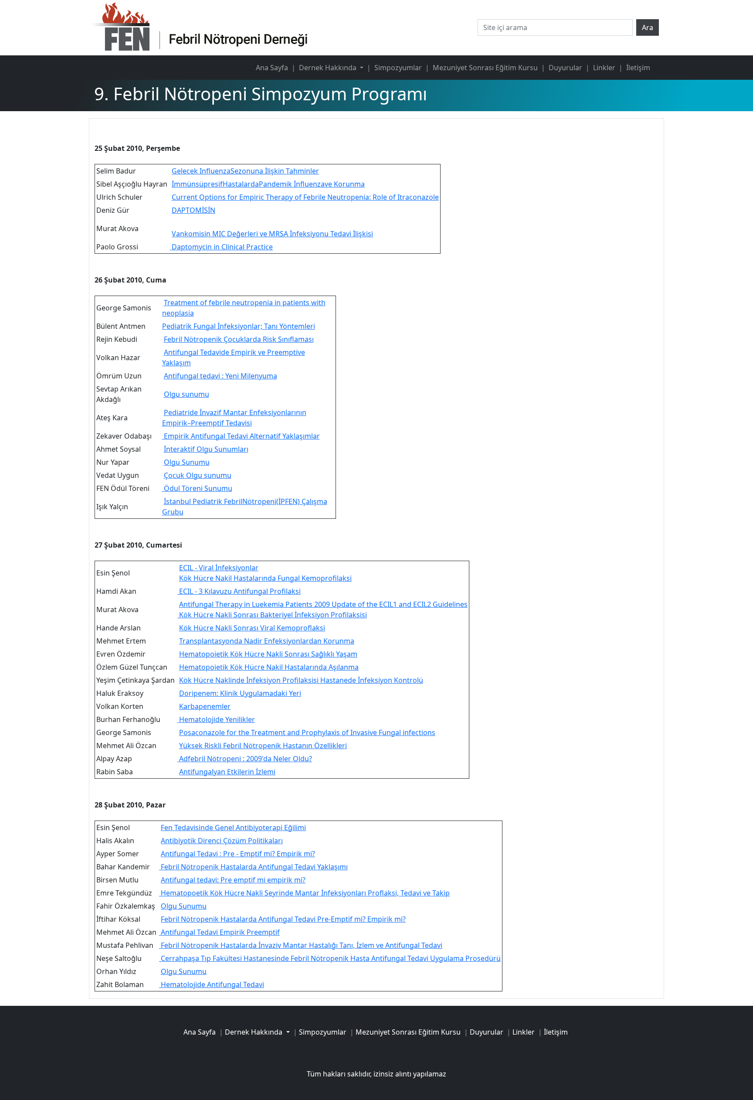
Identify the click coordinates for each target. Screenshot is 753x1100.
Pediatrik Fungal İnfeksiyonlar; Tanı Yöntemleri (238, 326)
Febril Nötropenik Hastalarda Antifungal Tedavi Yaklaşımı (253, 867)
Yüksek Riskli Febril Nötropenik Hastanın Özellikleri (263, 745)
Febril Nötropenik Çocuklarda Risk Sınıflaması (239, 339)
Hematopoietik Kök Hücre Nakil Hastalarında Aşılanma (269, 667)
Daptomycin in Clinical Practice (221, 247)
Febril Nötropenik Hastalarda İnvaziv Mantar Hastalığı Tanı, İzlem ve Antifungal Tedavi (300, 945)
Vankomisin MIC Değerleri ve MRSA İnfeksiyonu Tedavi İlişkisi (272, 233)
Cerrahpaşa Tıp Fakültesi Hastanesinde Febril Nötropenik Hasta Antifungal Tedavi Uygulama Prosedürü (330, 958)
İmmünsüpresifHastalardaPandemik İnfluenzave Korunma (268, 184)
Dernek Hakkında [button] (328, 67)
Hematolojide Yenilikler (216, 719)
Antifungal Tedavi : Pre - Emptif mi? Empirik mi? (238, 853)
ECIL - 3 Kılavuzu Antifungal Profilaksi (239, 591)
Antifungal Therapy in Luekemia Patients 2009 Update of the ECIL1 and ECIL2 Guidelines (323, 604)
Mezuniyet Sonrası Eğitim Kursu (485, 67)
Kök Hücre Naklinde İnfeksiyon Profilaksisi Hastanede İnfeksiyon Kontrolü (301, 680)
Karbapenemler (205, 706)
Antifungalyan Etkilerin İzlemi (227, 771)
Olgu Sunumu (187, 462)
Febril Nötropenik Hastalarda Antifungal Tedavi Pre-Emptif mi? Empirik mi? (283, 919)
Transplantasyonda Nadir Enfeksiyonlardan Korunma (266, 641)
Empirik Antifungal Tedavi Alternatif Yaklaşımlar (241, 436)
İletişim (638, 67)
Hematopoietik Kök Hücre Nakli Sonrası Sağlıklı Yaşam (268, 654)
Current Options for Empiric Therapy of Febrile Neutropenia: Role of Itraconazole (305, 197)
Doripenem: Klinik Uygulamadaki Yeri (240, 693)
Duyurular (565, 67)
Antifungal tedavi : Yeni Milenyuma (220, 376)
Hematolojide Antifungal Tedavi (211, 984)
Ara (647, 27)
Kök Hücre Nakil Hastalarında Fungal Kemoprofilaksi (265, 578)
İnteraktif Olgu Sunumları (206, 449)
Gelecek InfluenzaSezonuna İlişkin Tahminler (245, 171)
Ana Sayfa (272, 67)
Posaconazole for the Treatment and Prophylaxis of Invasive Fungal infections (307, 732)
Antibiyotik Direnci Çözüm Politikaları (222, 840)
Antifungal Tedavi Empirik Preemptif (219, 932)
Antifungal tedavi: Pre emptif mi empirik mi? (233, 880)
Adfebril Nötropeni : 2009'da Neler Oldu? (244, 758)
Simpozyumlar (398, 67)
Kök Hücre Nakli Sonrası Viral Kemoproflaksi (252, 628)
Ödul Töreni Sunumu (197, 488)
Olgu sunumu (186, 394)
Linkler (604, 67)
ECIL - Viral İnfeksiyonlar (218, 567)
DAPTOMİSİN (193, 210)
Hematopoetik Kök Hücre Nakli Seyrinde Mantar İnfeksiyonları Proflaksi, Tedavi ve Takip (304, 893)
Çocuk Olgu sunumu (197, 475)
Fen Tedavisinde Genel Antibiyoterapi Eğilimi (233, 827)
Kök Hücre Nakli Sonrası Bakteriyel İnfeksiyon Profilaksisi (272, 615)
